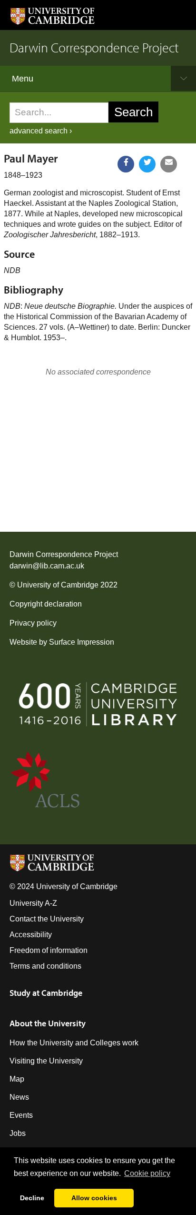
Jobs (18, 1133)
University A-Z (33, 903)
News (19, 1097)
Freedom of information (49, 950)
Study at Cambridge (46, 992)
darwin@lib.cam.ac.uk (47, 566)
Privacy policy (33, 623)
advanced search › (41, 131)
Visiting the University (46, 1061)
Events (21, 1115)
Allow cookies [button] (94, 1198)
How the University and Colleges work (74, 1043)
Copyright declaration (46, 604)
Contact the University (47, 919)
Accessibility (31, 935)
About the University (48, 1023)
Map (17, 1079)
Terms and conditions (45, 966)
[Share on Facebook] (126, 164)
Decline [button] (32, 1198)
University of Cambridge (57, 585)
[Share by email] (168, 164)
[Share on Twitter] (147, 164)
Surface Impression (81, 642)
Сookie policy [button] (147, 1173)
